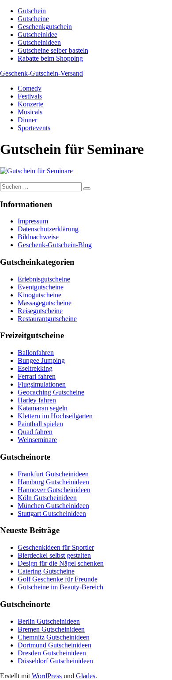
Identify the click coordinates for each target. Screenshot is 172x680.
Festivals (30, 96)
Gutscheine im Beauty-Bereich (60, 587)
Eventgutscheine (41, 287)
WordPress (47, 676)
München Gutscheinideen (53, 505)
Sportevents (34, 128)
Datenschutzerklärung (48, 229)
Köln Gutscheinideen (47, 497)
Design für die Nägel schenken (61, 563)
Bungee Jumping (41, 360)
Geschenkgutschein (45, 26)
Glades (85, 676)
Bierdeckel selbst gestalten (54, 555)
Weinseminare (37, 439)
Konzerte (30, 104)
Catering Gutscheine (46, 571)
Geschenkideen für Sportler (56, 547)
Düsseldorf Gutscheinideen (55, 661)
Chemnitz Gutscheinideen (54, 637)
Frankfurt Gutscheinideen (53, 474)
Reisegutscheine (40, 310)
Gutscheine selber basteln (53, 50)
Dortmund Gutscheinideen (54, 645)
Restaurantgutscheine (47, 318)
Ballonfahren (36, 352)
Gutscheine (33, 18)
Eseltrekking (35, 368)
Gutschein (32, 11)
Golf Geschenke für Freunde (57, 579)
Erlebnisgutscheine (44, 279)
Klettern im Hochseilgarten (55, 416)
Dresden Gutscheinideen (52, 653)
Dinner (27, 120)
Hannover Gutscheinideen (54, 490)
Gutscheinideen (39, 42)
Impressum (33, 221)
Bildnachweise (38, 237)
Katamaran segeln (42, 408)
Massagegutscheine (44, 303)
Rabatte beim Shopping (50, 58)
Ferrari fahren (37, 376)
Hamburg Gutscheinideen (53, 482)
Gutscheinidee (37, 34)
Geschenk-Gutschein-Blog (55, 245)
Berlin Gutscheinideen (49, 621)
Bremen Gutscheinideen (51, 629)
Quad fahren (35, 431)
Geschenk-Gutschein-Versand (41, 73)
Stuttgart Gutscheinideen (52, 513)
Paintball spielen (40, 424)
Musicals (30, 112)
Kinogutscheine (39, 295)
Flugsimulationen (42, 384)
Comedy (29, 88)
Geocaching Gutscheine (51, 392)
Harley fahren (37, 400)
